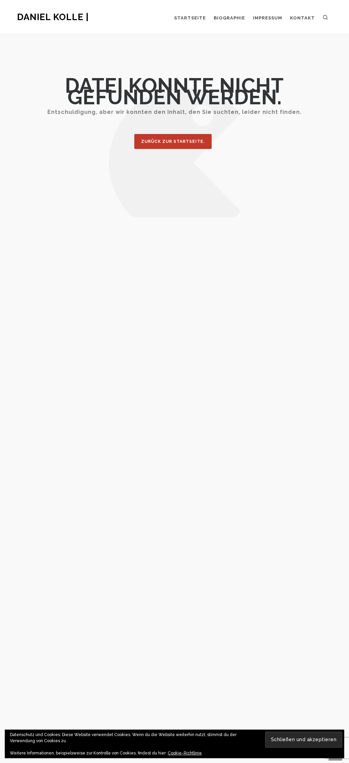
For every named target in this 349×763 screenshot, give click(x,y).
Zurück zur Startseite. (173, 141)
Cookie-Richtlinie (185, 753)
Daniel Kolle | (53, 17)
